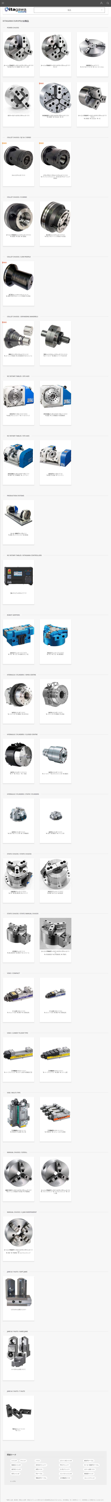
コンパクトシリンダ (66, 1474)
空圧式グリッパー (41, 1465)
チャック (23, 1461)
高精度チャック (88, 1474)
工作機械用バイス (65, 1478)
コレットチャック (89, 1478)
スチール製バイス (89, 1469)
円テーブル (39, 1474)
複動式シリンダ (16, 1465)
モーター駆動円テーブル (91, 1465)
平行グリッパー (64, 1465)
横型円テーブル (88, 1461)
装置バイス (39, 1469)
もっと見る (13, 1481)
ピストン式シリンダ (66, 1461)
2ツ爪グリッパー (65, 1469)
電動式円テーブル (41, 1478)
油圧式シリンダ (16, 1469)
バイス (38, 1461)
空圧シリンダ (15, 1474)
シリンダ (14, 1461)
